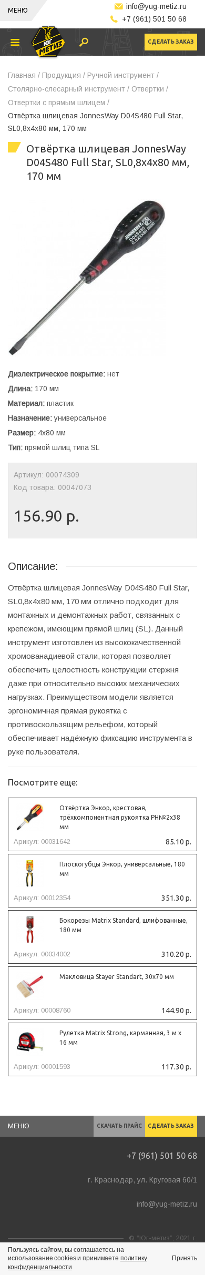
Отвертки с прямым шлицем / (58, 102)
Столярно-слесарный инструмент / (68, 89)
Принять (184, 1258)
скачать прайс (119, 1126)
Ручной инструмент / (123, 75)
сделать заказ (171, 42)
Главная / (24, 75)
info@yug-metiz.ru (156, 6)
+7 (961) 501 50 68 (154, 19)
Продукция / (63, 75)
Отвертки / (149, 89)
